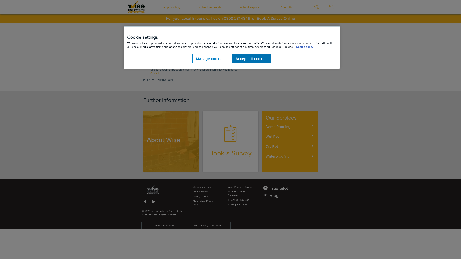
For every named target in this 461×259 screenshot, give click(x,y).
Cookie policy (304, 46)
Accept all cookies (251, 59)
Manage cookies (210, 59)
